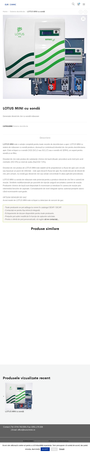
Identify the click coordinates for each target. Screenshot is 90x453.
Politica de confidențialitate (59, 441)
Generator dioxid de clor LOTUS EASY (13, 265)
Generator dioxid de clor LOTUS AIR (13, 308)
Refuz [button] (54, 449)
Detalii (61, 449)
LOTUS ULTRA (9, 351)
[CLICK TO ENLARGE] (83, 19)
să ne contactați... (51, 219)
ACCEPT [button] (45, 449)
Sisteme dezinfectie (17, 11)
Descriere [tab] (45, 137)
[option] (19, 398)
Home (5, 11)
